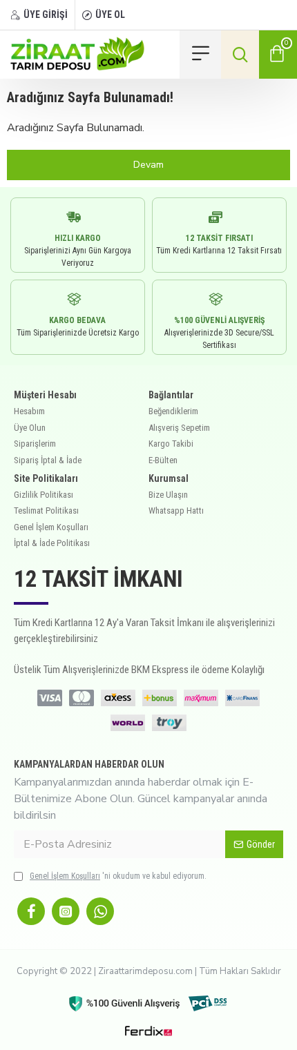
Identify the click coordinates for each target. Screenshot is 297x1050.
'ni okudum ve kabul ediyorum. (118, 876)
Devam (148, 164)
